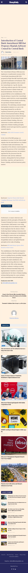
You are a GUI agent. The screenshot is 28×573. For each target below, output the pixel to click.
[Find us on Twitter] (13, 569)
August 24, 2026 (5, 352)
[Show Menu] (1, 2)
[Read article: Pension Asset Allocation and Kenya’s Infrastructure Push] (14, 472)
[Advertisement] (14, 20)
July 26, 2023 (16, 52)
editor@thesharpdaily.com (9, 283)
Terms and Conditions (13, 556)
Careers (16, 554)
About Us (3, 554)
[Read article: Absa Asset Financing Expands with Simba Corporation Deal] (14, 391)
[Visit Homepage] (14, 2)
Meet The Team (10, 554)
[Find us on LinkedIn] (15, 569)
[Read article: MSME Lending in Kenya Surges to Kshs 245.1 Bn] (14, 418)
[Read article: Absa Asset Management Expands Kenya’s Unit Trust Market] (14, 445)
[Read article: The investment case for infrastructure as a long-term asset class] (14, 337)
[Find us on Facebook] (11, 569)
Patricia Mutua (8, 52)
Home (2, 37)
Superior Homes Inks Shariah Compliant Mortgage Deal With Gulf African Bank (13, 200)
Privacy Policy (22, 554)
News (5, 37)
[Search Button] (26, 2)
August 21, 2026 (4, 379)
